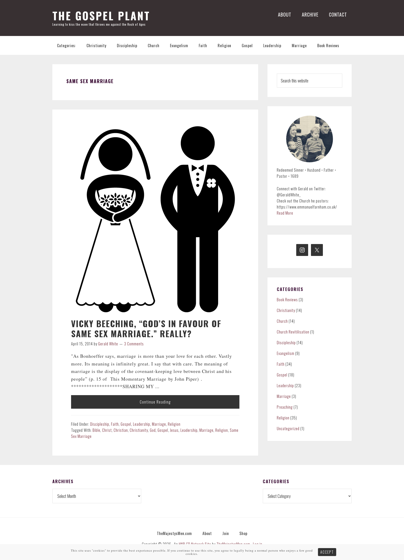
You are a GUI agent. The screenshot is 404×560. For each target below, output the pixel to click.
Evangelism (285, 353)
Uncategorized (288, 428)
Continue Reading (155, 402)
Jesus (174, 430)
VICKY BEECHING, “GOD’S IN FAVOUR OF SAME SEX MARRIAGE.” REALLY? (146, 328)
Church (282, 321)
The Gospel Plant (101, 15)
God (153, 430)
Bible (96, 430)
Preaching (285, 407)
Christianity (139, 430)
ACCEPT (327, 552)
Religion (174, 424)
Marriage (159, 424)
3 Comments (134, 344)
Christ (107, 430)
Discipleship (99, 424)
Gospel (126, 424)
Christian (121, 430)
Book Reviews (287, 299)
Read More (285, 213)
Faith (115, 424)
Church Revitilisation (293, 332)
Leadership (141, 424)
